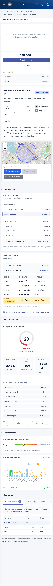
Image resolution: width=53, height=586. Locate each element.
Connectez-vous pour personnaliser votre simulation (27, 312)
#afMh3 (26, 76)
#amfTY (26, 81)
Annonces (14, 11)
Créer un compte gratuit (26, 37)
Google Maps (13, 171)
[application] (26, 473)
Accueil (5, 11)
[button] (5, 145)
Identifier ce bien (15, 177)
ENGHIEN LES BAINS (27, 11)
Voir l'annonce (28, 60)
